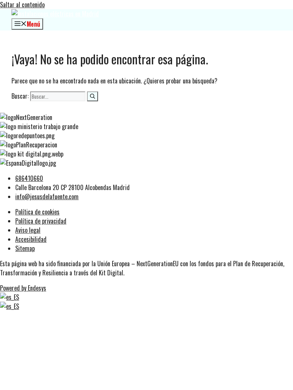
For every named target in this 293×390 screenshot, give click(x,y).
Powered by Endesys (23, 287)
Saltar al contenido (22, 4)
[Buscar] (92, 96)
